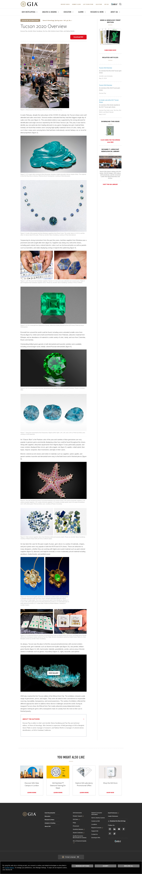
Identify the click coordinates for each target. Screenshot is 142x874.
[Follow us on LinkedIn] (114, 829)
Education (47, 816)
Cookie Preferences (113, 816)
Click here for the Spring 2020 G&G (110, 141)
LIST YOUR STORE (88, 4)
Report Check (65, 4)
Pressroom (76, 826)
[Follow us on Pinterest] (110, 834)
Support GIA (94, 831)
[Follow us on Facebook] (124, 829)
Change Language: (72, 857)
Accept (105, 866)
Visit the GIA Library (110, 184)
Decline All (128, 866)
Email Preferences (112, 813)
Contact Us (94, 834)
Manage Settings (82, 866)
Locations (94, 824)
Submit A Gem (76, 4)
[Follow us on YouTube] (119, 829)
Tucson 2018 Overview (105, 85)
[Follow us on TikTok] (114, 834)
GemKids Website (78, 829)
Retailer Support (77, 816)
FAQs (74, 822)
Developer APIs (95, 837)
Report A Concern (96, 827)
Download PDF (78, 37)
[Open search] (120, 4)
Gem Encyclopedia (50, 812)
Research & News (49, 819)
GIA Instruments (77, 813)
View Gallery (53, 673)
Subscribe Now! (110, 50)
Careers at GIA (95, 821)
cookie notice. (9, 867)
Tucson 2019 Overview (105, 68)
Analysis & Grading (50, 823)
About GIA (48, 826)
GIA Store (99, 4)
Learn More (31, 792)
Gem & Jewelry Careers (98, 817)
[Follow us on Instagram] (110, 829)
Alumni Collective (78, 832)
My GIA (106, 4)
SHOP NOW (110, 792)
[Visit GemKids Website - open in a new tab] (118, 841)
